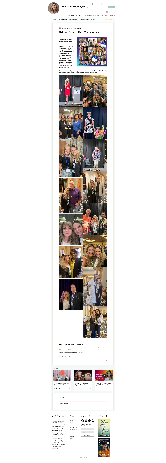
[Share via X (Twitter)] (62, 356)
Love (65, 347)
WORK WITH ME (73, 429)
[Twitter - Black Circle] (86, 420)
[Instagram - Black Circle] (89, 420)
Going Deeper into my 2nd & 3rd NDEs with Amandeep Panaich (103, 384)
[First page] (53, 453)
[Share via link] (69, 356)
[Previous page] (56, 453)
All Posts (54, 19)
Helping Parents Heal (63, 349)
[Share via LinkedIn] (66, 356)
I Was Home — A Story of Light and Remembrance (81, 384)
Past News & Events (63, 19)
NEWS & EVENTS (73, 427)
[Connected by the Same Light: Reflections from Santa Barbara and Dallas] (62, 375)
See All (112, 368)
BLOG (71, 434)
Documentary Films (73, 19)
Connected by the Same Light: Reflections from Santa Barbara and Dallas (61, 384)
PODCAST (72, 431)
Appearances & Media (84, 19)
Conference (102, 347)
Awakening (61, 347)
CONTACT (72, 436)
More (92, 19)
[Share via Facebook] (59, 356)
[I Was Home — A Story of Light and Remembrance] (83, 375)
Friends (69, 349)
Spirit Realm (80, 347)
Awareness (75, 347)
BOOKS (71, 422)
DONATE (72, 438)
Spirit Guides (86, 347)
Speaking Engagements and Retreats (75, 352)
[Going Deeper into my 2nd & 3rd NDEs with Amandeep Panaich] (104, 375)
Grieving (97, 347)
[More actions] (106, 28)
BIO (71, 425)
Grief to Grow (92, 347)
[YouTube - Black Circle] (93, 420)
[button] (73, 15)
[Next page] (63, 453)
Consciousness (70, 347)
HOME (71, 420)
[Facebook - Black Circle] (82, 420)
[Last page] (66, 453)
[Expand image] (71, 91)
